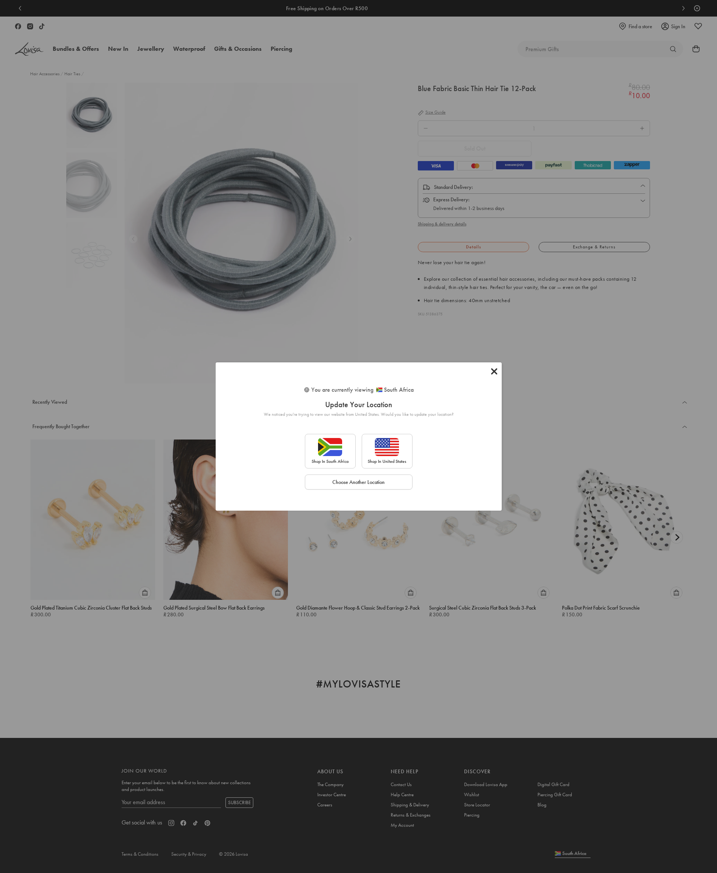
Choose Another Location (358, 482)
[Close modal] (494, 371)
